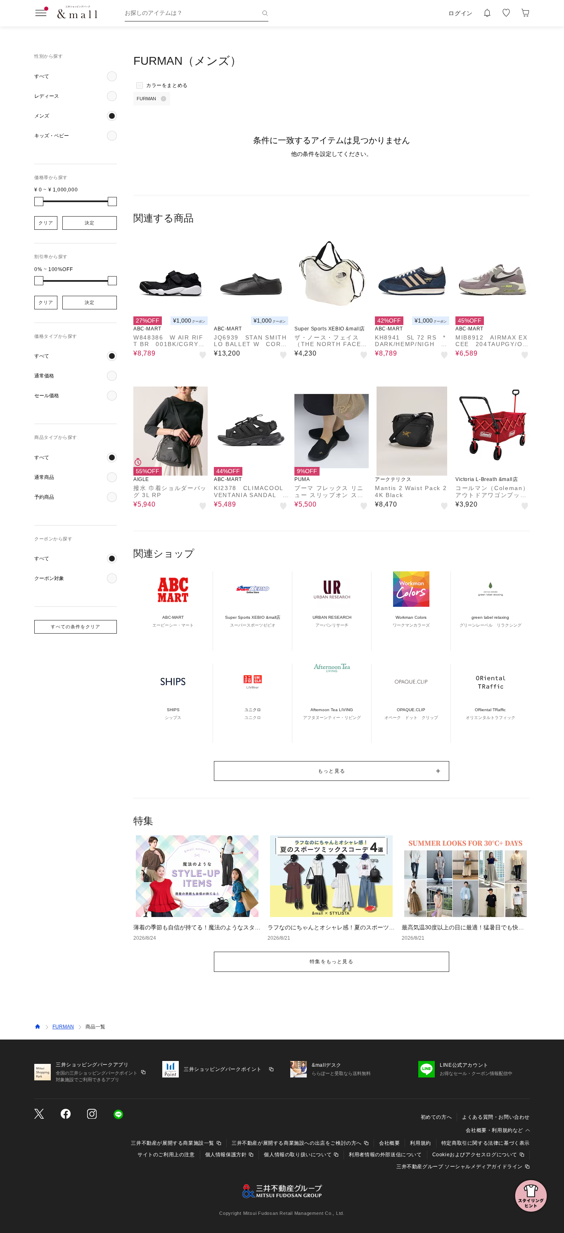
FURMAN (63, 1027)
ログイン (460, 13)
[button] (75, 76)
